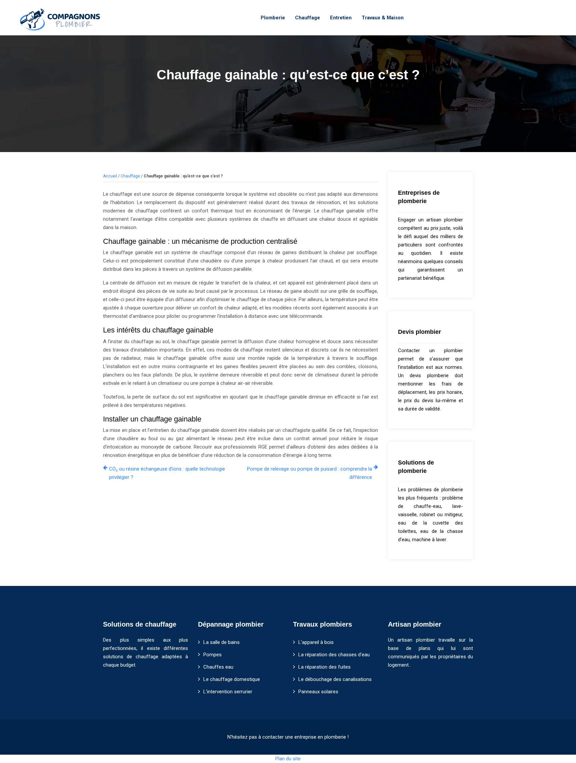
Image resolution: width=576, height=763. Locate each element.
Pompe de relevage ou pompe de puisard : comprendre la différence (309, 473)
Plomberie (273, 18)
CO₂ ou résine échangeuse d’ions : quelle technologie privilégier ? (167, 473)
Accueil (110, 176)
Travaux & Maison (383, 18)
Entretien (341, 18)
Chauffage (307, 18)
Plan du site (288, 759)
